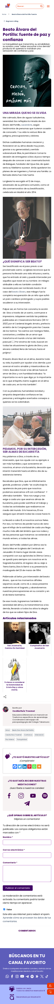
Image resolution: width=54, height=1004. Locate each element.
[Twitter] (20, 766)
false (9, 909)
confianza (28, 735)
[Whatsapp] (34, 766)
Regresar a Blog (11, 21)
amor (8, 730)
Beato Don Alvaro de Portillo (23, 730)
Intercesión (39, 735)
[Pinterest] (29, 766)
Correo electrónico (14, 849)
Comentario (10, 862)
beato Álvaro (19, 291)
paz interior (10, 739)
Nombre (8, 837)
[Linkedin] (24, 766)
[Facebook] (15, 766)
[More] (39, 766)
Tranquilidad (22, 739)
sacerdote (26, 124)
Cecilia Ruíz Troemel (13, 735)
